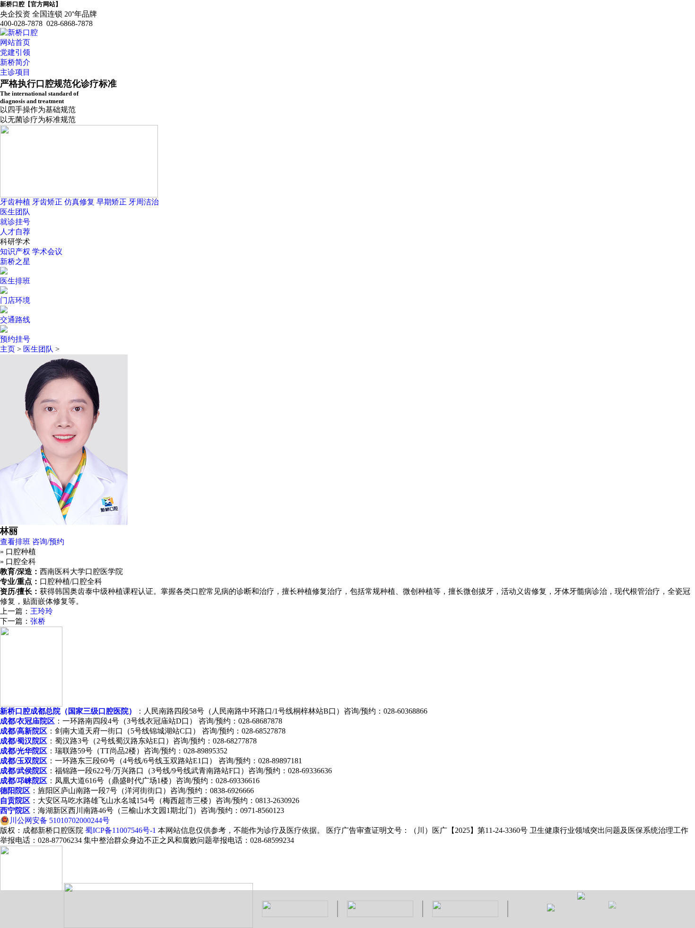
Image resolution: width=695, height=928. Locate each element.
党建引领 (15, 52)
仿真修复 (79, 202)
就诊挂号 (15, 222)
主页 (7, 349)
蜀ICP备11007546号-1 (120, 830)
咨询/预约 (48, 542)
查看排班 (15, 542)
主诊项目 (15, 72)
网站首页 (15, 42)
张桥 (37, 621)
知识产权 (15, 251)
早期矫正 (111, 202)
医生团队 (15, 212)
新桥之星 (15, 261)
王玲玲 (41, 611)
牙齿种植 (15, 202)
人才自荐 (15, 232)
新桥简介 (15, 62)
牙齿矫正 (47, 202)
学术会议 (47, 251)
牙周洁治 (144, 202)
